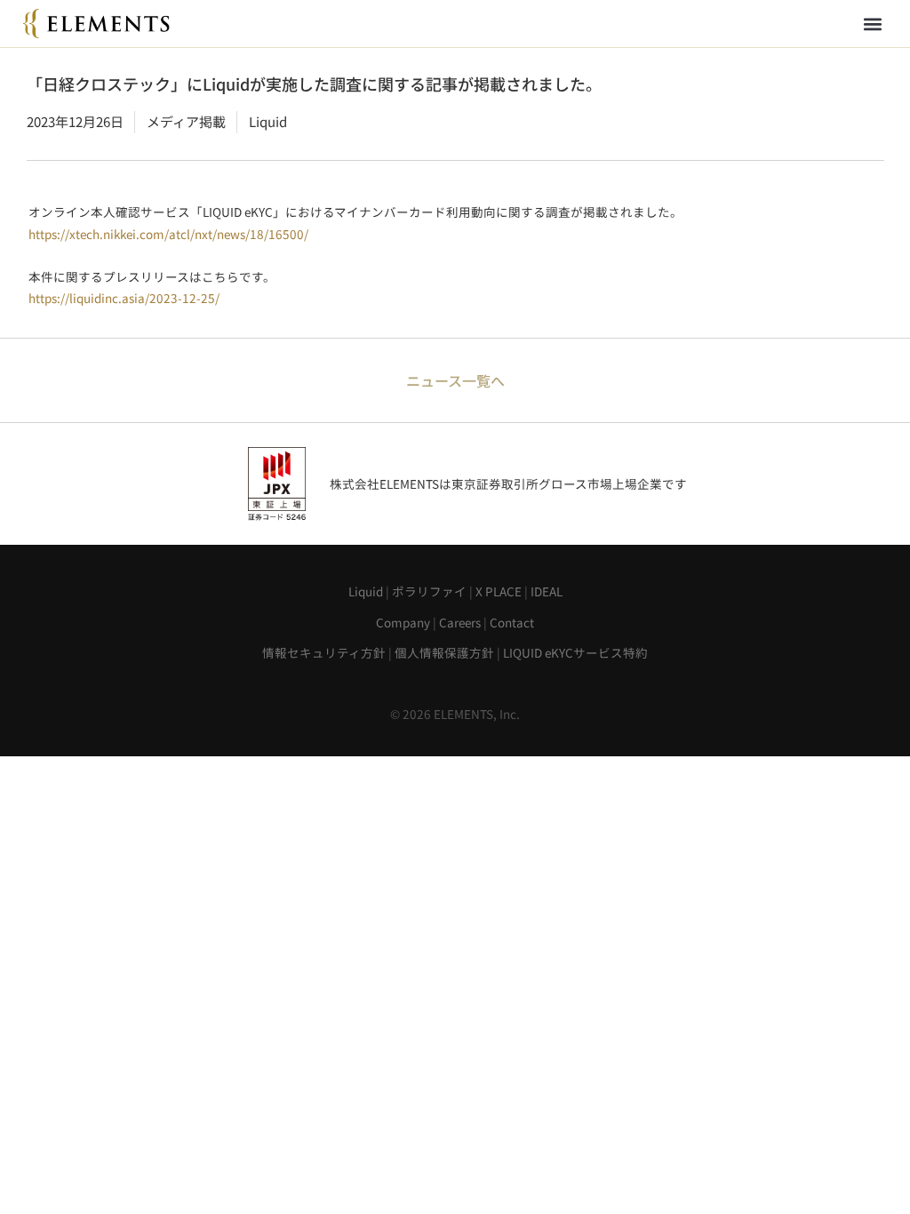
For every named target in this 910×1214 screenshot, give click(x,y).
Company (403, 622)
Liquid (365, 591)
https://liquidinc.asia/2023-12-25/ (124, 298)
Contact (512, 622)
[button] (872, 23)
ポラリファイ (429, 591)
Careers (460, 622)
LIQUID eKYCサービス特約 (575, 652)
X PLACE (498, 591)
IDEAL (547, 591)
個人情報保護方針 (444, 652)
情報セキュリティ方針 (324, 652)
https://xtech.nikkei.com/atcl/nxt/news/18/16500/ (168, 234)
